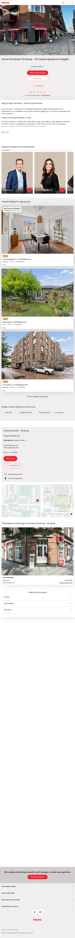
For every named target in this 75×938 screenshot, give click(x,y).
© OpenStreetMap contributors (62, 514)
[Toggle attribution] (71, 514)
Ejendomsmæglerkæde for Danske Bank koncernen (17, 933)
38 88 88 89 (39, 86)
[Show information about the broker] (29, 190)
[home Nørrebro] (37, 551)
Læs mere (5, 132)
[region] (37, 500)
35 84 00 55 (68, 580)
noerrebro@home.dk (65, 583)
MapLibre (44, 514)
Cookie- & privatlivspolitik (10, 929)
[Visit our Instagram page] (40, 912)
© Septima (50, 514)
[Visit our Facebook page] (34, 912)
